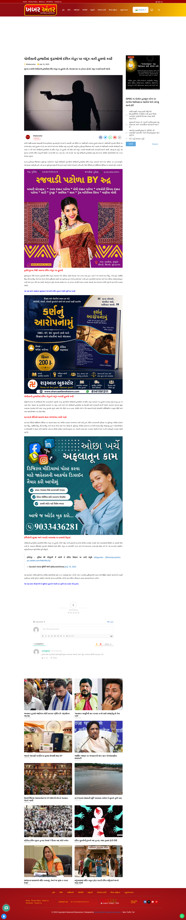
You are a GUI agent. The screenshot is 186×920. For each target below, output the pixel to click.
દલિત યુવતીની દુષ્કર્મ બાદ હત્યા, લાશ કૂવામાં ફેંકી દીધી (96, 840)
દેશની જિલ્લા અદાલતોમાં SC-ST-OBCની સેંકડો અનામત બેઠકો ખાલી (46, 799)
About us (42, 2)
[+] (73, 636)
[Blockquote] (60, 636)
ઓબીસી (84, 10)
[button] (159, 10)
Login (111, 622)
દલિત (69, 10)
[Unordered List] (57, 636)
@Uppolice (98, 557)
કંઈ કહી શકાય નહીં (136, 139)
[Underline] (48, 636)
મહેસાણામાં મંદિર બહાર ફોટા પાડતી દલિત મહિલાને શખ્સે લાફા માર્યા (97, 881)
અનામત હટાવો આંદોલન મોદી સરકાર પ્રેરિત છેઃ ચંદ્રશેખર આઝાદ (47, 714)
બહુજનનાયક (124, 10)
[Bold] (42, 636)
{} (70, 636)
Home (25, 2)
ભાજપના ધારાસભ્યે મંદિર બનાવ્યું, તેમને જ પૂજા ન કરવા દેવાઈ (46, 881)
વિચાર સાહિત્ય (113, 10)
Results (155, 144)
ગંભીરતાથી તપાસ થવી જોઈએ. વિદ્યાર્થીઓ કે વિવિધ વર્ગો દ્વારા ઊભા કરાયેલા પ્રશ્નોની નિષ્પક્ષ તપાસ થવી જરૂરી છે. (142, 115)
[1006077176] (73, 393)
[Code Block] (63, 636)
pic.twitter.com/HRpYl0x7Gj (38, 560)
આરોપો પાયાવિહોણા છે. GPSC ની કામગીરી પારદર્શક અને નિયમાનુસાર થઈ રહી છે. (144, 132)
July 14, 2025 (70, 566)
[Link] (66, 636)
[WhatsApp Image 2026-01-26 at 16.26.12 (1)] (143, 89)
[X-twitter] (148, 901)
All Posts (36, 139)
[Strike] (51, 636)
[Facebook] (145, 901)
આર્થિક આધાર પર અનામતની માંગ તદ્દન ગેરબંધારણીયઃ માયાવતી (96, 756)
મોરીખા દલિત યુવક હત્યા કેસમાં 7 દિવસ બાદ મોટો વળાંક (46, 840)
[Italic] (45, 636)
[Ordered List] (54, 636)
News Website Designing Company (107, 912)
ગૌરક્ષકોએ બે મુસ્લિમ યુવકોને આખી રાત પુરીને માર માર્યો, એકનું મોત (56, 584)
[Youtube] (152, 901)
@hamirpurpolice (112, 557)
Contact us (57, 2)
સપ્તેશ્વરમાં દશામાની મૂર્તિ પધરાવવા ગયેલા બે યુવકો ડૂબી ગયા (98, 798)
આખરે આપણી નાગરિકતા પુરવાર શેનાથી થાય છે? (43, 755)
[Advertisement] (93, 37)
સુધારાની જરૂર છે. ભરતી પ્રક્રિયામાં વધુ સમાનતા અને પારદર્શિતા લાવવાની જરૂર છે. (144, 124)
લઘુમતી (92, 10)
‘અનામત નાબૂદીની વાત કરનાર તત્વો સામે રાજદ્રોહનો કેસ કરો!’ (97, 714)
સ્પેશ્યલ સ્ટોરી (102, 10)
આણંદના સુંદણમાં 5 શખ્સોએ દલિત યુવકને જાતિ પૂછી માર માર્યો (54, 291)
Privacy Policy (32, 2)
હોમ (63, 10)
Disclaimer (49, 2)
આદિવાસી (76, 10)
